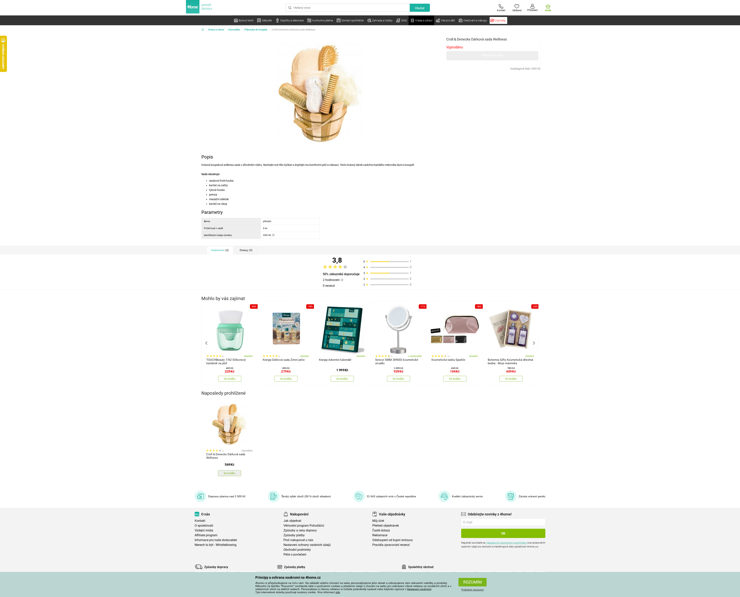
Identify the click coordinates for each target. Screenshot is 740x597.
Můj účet (378, 520)
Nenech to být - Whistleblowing (215, 544)
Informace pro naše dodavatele (216, 540)
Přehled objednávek (385, 525)
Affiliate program (206, 535)
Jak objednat (292, 520)
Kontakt (200, 520)
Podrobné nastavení (472, 589)
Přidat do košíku (492, 55)
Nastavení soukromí (419, 589)
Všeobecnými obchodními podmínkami (506, 542)
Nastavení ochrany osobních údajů (307, 544)
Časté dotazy (381, 530)
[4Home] (204, 29)
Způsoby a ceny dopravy (300, 530)
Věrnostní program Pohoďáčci (303, 525)
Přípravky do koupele (255, 29)
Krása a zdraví (216, 29)
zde (338, 592)
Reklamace (379, 535)
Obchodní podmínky (297, 549)
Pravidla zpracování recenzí (391, 544)
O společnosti (204, 525)
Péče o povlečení (294, 554)
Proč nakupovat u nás (298, 540)
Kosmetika (234, 29)
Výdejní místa (204, 530)
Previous (206, 343)
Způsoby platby (294, 535)
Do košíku (229, 378)
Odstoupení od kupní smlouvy (392, 540)
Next (533, 343)
